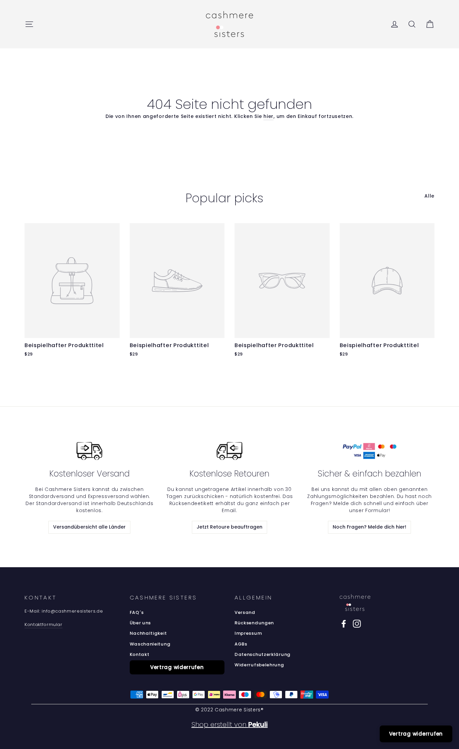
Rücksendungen (254, 623)
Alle (429, 196)
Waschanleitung (150, 644)
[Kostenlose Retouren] (229, 451)
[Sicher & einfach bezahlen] (370, 451)
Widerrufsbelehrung (259, 665)
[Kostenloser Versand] (89, 451)
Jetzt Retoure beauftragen (229, 527)
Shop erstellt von (230, 724)
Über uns (140, 623)
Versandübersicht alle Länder (89, 527)
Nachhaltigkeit (148, 633)
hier (268, 116)
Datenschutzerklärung (263, 654)
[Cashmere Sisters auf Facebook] (344, 624)
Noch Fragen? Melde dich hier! (369, 527)
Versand (245, 612)
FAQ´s (137, 612)
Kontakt (140, 654)
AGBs (241, 644)
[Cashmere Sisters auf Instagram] (357, 624)
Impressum (248, 633)
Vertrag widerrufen (177, 667)
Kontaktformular (43, 624)
